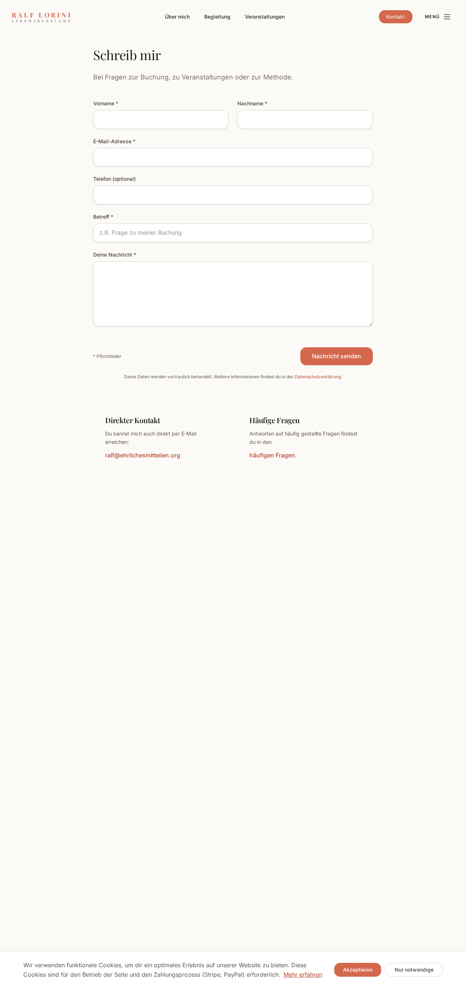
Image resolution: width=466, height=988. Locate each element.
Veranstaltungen (265, 16)
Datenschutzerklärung (318, 376)
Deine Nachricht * (114, 254)
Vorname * (105, 103)
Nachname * (252, 103)
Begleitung (217, 16)
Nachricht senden (336, 356)
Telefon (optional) (114, 179)
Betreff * (103, 217)
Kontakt (395, 16)
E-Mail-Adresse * (114, 141)
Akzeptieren (357, 969)
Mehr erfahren (303, 974)
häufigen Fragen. (273, 455)
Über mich (177, 16)
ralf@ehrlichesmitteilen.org (142, 455)
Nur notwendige (414, 969)
